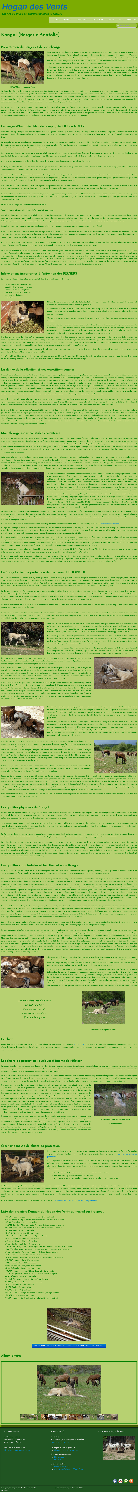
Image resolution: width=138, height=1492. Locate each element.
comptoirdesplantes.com (109, 524)
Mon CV (57, 1460)
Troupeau (81, 20)
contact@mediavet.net (60, 1442)
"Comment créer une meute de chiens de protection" (76, 1201)
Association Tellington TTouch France (69, 1469)
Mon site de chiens (61, 1467)
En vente (131, 20)
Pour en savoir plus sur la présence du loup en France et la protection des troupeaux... (69, 1346)
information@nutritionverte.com (17, 1450)
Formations (98, 20)
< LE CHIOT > (80, 1045)
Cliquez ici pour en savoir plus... (66, 1450)
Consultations (115, 20)
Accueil (55, 20)
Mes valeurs (59, 1457)
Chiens (67, 20)
